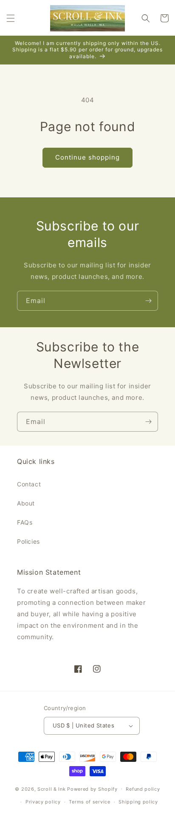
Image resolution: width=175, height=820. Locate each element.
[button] (10, 18)
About (26, 503)
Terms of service (89, 802)
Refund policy (143, 789)
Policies (28, 541)
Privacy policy (43, 802)
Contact (29, 484)
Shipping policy (138, 802)
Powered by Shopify (92, 789)
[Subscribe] (148, 301)
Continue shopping (87, 157)
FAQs (24, 522)
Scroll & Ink (51, 789)
